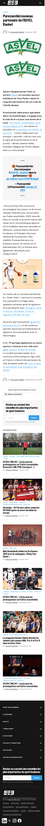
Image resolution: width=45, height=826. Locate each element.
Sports (6, 721)
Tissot (14, 95)
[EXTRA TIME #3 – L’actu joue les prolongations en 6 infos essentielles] (22, 666)
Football (12, 456)
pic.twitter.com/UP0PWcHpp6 (22, 178)
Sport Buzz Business (11, 707)
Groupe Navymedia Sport (13, 757)
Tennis (6, 459)
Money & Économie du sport (13, 504)
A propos (6, 803)
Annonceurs (15, 803)
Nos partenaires (8, 807)
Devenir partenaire (27, 803)
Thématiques (8, 729)
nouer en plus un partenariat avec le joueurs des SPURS (22, 367)
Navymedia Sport (14, 800)
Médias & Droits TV (10, 680)
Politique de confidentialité (12, 814)
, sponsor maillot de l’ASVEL (22, 349)
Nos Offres (7, 750)
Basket (6, 12)
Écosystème (7, 736)
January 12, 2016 (28, 188)
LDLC (5, 349)
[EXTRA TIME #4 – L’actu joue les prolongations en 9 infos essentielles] (22, 579)
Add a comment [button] (15, 394)
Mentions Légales (34, 811)
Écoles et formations (11, 743)
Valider (34, 418)
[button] (4, 3)
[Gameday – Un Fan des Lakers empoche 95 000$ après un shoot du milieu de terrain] (22, 490)
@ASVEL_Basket (19, 172)
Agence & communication (12, 591)
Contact (23, 811)
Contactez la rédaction (11, 811)
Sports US (26, 504)
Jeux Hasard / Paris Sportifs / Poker (27, 456)
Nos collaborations (22, 807)
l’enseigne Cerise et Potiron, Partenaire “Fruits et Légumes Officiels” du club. (22, 311)
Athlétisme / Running (11, 678)
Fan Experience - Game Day (17, 502)
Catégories (7, 714)
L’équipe (33, 807)
